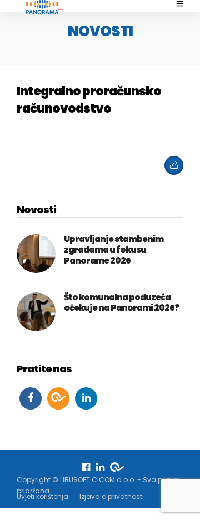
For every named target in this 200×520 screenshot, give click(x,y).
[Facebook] (30, 398)
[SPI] (58, 398)
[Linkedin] (86, 398)
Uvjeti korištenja (42, 496)
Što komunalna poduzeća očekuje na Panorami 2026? (121, 302)
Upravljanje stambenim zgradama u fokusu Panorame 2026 (113, 249)
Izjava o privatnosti (111, 496)
